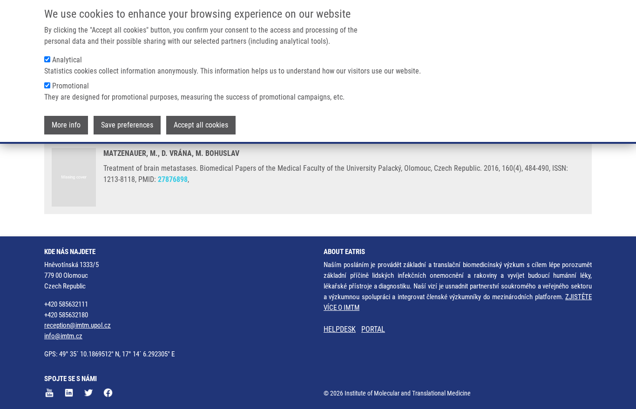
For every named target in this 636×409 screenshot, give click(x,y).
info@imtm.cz (63, 336)
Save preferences (127, 125)
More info (66, 125)
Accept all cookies (201, 125)
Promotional (70, 85)
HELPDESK (340, 329)
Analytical (67, 59)
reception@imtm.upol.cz (77, 325)
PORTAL (373, 329)
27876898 (173, 179)
